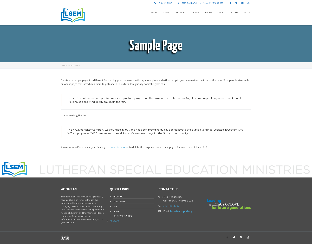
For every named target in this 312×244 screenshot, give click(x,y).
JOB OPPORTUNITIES (122, 216)
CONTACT (114, 221)
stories (208, 12)
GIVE (115, 206)
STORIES (116, 211)
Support (222, 12)
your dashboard (120, 147)
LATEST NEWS (119, 201)
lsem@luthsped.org (181, 211)
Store (234, 12)
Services (181, 12)
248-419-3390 (171, 205)
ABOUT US (118, 196)
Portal (247, 12)
